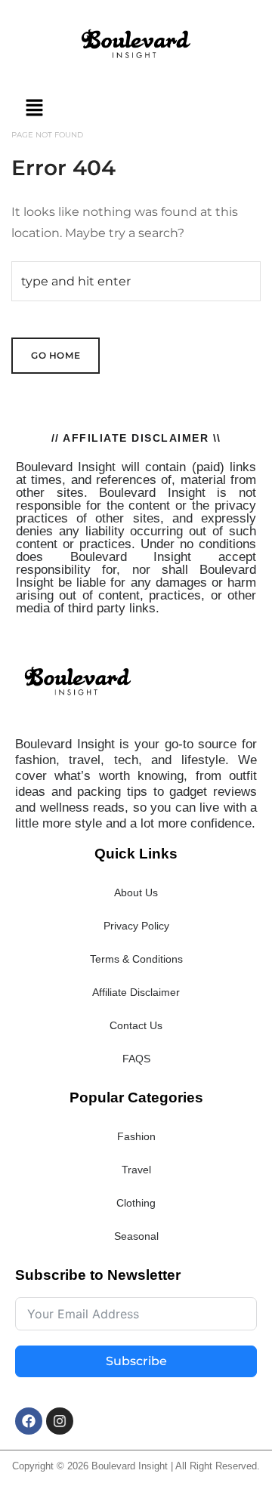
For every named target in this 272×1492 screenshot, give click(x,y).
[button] (34, 107)
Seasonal (136, 1236)
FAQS (136, 1059)
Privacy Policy (136, 926)
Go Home (55, 355)
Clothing (136, 1203)
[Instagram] (59, 1421)
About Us (136, 892)
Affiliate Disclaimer (136, 992)
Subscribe (136, 1361)
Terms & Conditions (136, 959)
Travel (136, 1170)
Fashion (136, 1136)
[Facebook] (28, 1421)
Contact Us (136, 1025)
